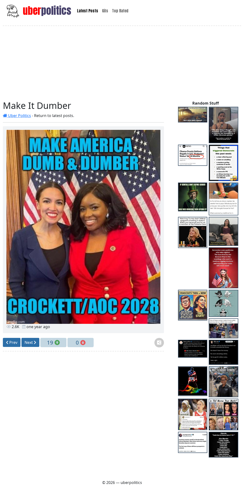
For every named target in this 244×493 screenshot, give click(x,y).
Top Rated (120, 11)
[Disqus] (83, 414)
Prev (12, 342)
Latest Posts (87, 11)
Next (29, 342)
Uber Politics (19, 115)
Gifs (105, 11)
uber (45, 10)
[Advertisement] (122, 63)
